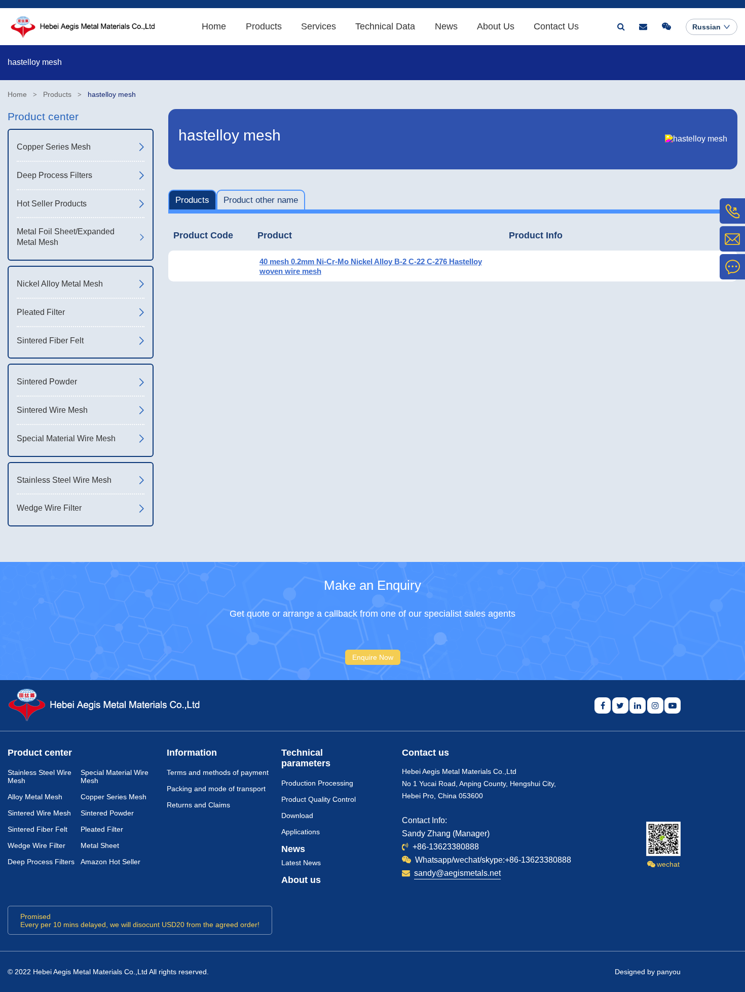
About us (301, 880)
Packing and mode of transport (216, 789)
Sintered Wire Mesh (39, 813)
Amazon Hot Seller (110, 862)
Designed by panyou (648, 972)
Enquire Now (372, 657)
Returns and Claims (198, 805)
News (446, 26)
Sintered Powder (107, 813)
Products (264, 26)
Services (318, 26)
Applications (300, 832)
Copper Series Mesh (113, 797)
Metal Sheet (100, 845)
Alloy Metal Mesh (35, 797)
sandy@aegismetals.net (457, 873)
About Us (495, 26)
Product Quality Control (318, 799)
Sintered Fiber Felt (37, 829)
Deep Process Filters (41, 862)
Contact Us (556, 26)
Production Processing (317, 783)
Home (214, 26)
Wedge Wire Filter (36, 845)
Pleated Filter (102, 829)
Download (297, 815)
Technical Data (385, 26)
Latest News (301, 863)
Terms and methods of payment (218, 772)
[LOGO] (82, 26)
